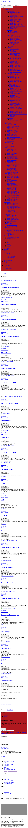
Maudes (3, 531)
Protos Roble (5, 437)
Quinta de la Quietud (14, 45)
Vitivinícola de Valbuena (15, 89)
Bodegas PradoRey (14, 88)
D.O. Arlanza (10, 82)
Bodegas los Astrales (14, 101)
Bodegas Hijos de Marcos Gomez (17, 26)
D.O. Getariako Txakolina (10, 221)
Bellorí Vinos (13, 50)
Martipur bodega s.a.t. (15, 57)
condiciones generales (14, 732)
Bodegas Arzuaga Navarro (16, 112)
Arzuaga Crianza (6, 420)
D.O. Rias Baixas (8, 223)
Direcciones (6, 765)
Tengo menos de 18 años (18, 825)
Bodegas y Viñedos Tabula (16, 111)
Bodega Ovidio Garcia (15, 20)
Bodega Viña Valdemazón (16, 91)
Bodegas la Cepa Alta (15, 100)
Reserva (8, 246)
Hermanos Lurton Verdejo (9, 583)
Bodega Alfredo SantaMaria (16, 24)
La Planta (4, 515)
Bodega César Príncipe (15, 23)
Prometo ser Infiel (11, 200)
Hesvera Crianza (6, 664)
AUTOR (6, 241)
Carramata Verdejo (7, 567)
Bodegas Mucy (13, 15)
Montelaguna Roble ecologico (10, 615)
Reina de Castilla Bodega (16, 58)
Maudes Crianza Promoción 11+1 (11, 336)
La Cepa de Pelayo (14, 74)
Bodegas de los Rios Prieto (16, 105)
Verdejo (8, 253)
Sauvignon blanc (10, 257)
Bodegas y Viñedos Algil (15, 36)
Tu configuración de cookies (10, 771)
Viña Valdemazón (6, 353)
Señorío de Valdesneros (12, 229)
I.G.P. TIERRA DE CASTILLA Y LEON (14, 230)
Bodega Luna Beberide (15, 80)
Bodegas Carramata (14, 62)
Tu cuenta (3, 756)
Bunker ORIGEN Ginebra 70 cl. (10, 547)
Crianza (8, 244)
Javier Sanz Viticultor (15, 55)
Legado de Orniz (14, 38)
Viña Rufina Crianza (7, 469)
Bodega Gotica (13, 54)
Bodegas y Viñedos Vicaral (16, 63)
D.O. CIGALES (7, 123)
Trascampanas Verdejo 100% (10, 598)
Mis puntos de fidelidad (9, 769)
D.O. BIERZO (7, 214)
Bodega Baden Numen (15, 97)
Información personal (9, 761)
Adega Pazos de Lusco (15, 85)
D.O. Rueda (6, 147)
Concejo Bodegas (14, 27)
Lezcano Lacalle (13, 28)
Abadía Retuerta (10, 234)
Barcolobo (12, 116)
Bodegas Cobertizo (14, 77)
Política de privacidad (9, 782)
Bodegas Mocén (13, 61)
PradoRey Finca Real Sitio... (9, 319)
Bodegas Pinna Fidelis (15, 107)
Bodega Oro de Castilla (15, 72)
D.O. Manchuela (7, 142)
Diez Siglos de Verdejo (15, 59)
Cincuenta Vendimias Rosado (10, 287)
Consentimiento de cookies (10, 826)
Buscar (16, 5)
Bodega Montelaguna (15, 104)
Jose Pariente (13, 51)
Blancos (5, 252)
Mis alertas (6, 768)
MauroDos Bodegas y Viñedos (17, 40)
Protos (11, 110)
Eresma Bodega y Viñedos (16, 70)
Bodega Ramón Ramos (15, 39)
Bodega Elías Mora (14, 42)
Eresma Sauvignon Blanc (8, 368)
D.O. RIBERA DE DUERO (10, 173)
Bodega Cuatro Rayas (15, 69)
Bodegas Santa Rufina (15, 12)
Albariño (9, 254)
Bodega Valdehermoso (15, 53)
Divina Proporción (14, 43)
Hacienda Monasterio (15, 93)
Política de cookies (8, 783)
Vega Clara (12, 95)
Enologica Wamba (14, 120)
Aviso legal (6, 779)
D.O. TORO (7, 202)
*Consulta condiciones (6, 704)
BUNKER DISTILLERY (16, 119)
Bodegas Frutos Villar (15, 21)
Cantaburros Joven (7, 680)
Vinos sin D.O (7, 235)
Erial (2, 500)
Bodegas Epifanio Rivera (15, 103)
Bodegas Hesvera (14, 96)
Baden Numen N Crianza (8, 304)
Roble (8, 248)
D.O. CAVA (6, 145)
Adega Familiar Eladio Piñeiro (14, 226)
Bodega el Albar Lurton (15, 65)
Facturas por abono (8, 764)
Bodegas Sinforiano (14, 17)
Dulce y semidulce (11, 256)
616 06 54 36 (10, 710)
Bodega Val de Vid (14, 49)
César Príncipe (5, 631)
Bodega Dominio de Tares (16, 81)
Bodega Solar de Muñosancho (17, 66)
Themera (12, 92)
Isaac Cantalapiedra (14, 68)
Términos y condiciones (9, 780)
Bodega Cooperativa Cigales (16, 16)
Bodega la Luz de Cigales (16, 13)
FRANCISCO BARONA (8, 382)
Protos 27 (3, 483)
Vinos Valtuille (13, 78)
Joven (8, 242)
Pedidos (5, 763)
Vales (5, 767)
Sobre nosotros (7, 793)
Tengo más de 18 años (6, 825)
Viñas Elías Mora (6, 648)
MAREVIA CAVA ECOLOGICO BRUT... (14, 403)
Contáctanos (6, 792)
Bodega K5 (12, 34)
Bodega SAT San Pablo (15, 99)
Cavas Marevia (13, 31)
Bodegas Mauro (13, 115)
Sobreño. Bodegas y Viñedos (16, 46)
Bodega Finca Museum (15, 19)
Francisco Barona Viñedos (16, 108)
